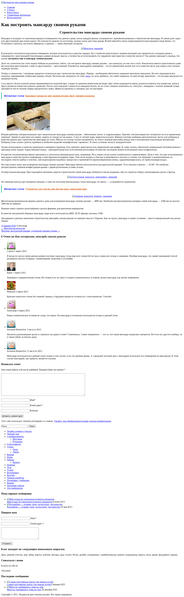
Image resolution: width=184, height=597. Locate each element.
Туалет (10, 470)
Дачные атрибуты (15, 478)
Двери (16, 452)
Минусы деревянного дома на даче (24, 589)
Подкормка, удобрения (18, 480)
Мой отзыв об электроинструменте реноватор (30, 502)
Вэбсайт (34, 410)
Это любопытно (15, 488)
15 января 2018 (8, 226)
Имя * (34, 518)
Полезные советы (15, 485)
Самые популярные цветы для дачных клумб (29, 584)
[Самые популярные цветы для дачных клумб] (30, 582)
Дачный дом (13, 434)
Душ (9, 467)
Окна (15, 449)
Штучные (17, 439)
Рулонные (17, 441)
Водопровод (13, 472)
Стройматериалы (15, 436)
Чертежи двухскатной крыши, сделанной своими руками (30, 231)
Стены (10, 447)
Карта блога (13, 12)
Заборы (10, 459)
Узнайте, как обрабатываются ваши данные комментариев (82, 421)
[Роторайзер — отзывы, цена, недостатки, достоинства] (34, 504)
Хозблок (11, 465)
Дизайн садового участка (19, 431)
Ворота (16, 462)
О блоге (11, 10)
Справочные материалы (18, 15)
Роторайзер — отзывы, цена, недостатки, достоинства (34, 507)
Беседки (11, 475)
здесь (87, 76)
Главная (11, 7)
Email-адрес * (37, 523)
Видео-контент (14, 17)
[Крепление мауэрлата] (28, 129)
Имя (32, 400)
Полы (10, 457)
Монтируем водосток (13, 228)
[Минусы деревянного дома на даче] (25, 587)
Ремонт (10, 483)
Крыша (10, 454)
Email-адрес (36, 405)
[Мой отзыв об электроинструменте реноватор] (30, 499)
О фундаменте (14, 444)
